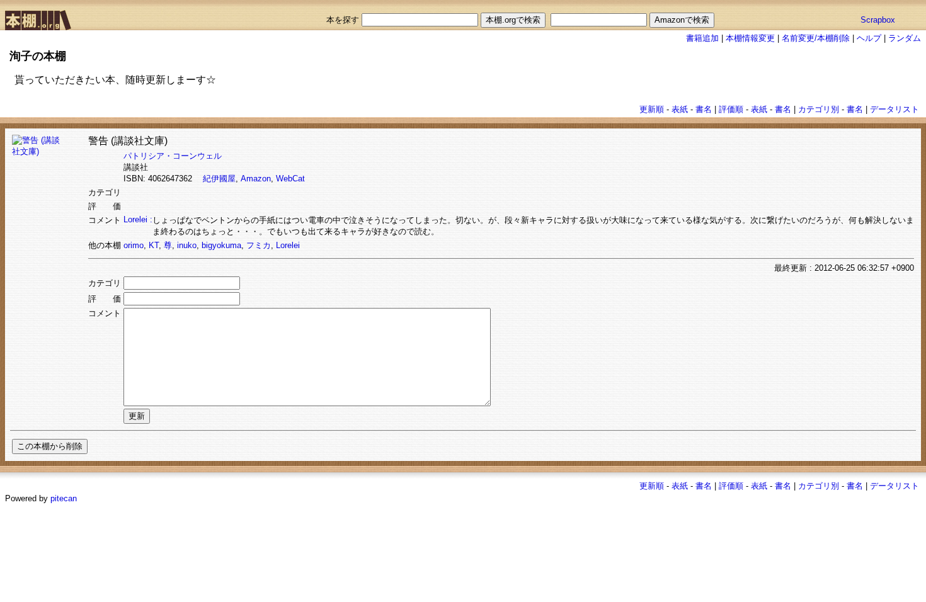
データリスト (894, 109)
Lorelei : (137, 219)
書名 (703, 109)
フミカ (258, 245)
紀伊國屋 (219, 178)
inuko (187, 245)
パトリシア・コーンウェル (172, 156)
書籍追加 (702, 38)
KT (154, 245)
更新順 (651, 109)
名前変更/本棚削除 (816, 38)
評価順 (731, 109)
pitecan (63, 498)
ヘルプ (869, 38)
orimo (133, 245)
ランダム (904, 38)
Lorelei (288, 245)
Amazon (256, 178)
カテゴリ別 (818, 109)
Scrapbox (877, 20)
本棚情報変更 (750, 38)
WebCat (290, 178)
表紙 (680, 109)
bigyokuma (221, 245)
